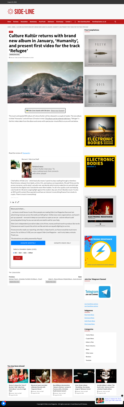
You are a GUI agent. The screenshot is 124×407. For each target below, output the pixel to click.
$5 (16, 253)
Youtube (88, 360)
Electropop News (90, 324)
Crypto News (90, 338)
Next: (65, 278)
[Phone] (18, 202)
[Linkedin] (13, 202)
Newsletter (24, 22)
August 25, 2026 (14, 395)
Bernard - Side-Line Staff (16, 57)
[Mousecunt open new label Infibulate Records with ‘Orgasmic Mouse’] (40, 376)
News (9, 22)
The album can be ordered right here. (58, 119)
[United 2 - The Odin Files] (100, 91)
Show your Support (58, 111)
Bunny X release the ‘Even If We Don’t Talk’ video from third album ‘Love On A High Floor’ (17, 388)
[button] (115, 21)
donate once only (62, 243)
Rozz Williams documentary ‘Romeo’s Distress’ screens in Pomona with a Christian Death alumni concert (62, 388)
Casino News (90, 335)
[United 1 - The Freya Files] (100, 51)
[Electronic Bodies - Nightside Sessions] (100, 131)
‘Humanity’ (26, 153)
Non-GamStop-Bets (84, 22)
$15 (25, 253)
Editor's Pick (90, 342)
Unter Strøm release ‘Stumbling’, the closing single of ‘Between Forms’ (83, 387)
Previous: (25, 278)
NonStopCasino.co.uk (99, 22)
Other (30, 253)
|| (75, 22)
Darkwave (51, 22)
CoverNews (74, 404)
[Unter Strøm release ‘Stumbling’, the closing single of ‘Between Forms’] (84, 376)
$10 (20, 253)
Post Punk (42, 22)
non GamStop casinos (91, 304)
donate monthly (28, 243)
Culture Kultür (16, 272)
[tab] (28, 243)
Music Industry (90, 346)
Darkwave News (89, 318)
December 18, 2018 (28, 57)
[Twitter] (11, 202)
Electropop (59, 22)
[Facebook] (16, 202)
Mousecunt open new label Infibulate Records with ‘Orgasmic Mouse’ (39, 387)
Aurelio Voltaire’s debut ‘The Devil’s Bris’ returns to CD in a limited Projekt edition (106, 387)
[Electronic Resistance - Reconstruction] (100, 211)
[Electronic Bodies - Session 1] (100, 171)
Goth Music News (90, 321)
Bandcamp (33, 22)
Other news (89, 353)
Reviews (15, 22)
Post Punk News (89, 315)
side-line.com (14, 197)
